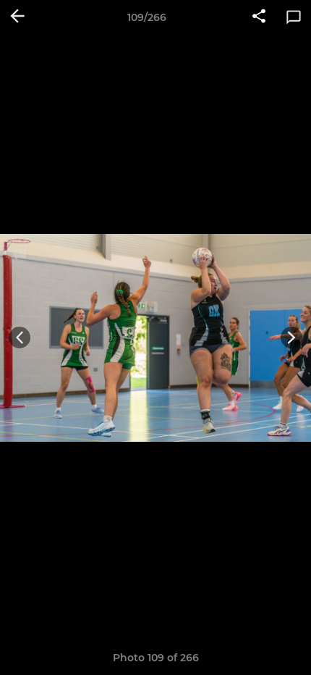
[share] (259, 17)
